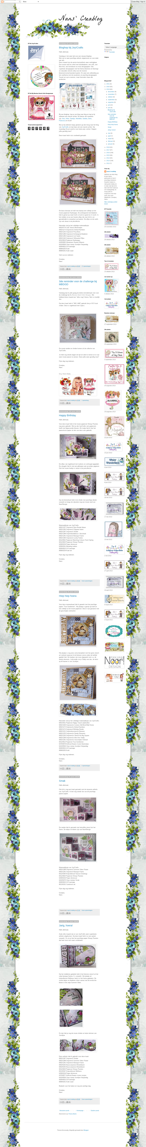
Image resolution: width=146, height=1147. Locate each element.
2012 (108, 163)
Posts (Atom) (72, 1114)
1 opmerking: (85, 400)
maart (110, 138)
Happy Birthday (67, 415)
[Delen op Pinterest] (69, 269)
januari (110, 144)
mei (109, 133)
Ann (63, 118)
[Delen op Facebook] (67, 269)
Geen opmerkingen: (87, 581)
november (111, 94)
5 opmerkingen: (86, 765)
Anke (67, 118)
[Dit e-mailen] (61, 269)
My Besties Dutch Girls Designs (80, 295)
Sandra (85, 118)
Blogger (86, 1130)
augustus (111, 102)
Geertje (72, 118)
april (109, 136)
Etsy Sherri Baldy (65, 374)
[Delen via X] (65, 269)
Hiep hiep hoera (67, 595)
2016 (108, 152)
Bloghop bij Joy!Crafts (71, 47)
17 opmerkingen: (86, 266)
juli (109, 105)
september (111, 99)
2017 (108, 150)
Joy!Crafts (65, 127)
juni (109, 107)
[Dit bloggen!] (63, 269)
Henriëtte (79, 118)
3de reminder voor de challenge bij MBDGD (112, 116)
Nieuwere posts (64, 1110)
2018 (108, 147)
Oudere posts (95, 1110)
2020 (108, 86)
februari (110, 141)
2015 (108, 155)
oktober (110, 97)
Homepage (80, 1110)
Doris (90, 118)
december (111, 91)
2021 (108, 84)
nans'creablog (111, 171)
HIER (93, 303)
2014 (108, 158)
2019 (108, 89)
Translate (112, 52)
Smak (62, 780)
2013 (108, 160)
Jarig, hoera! (66, 925)
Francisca (62, 120)
